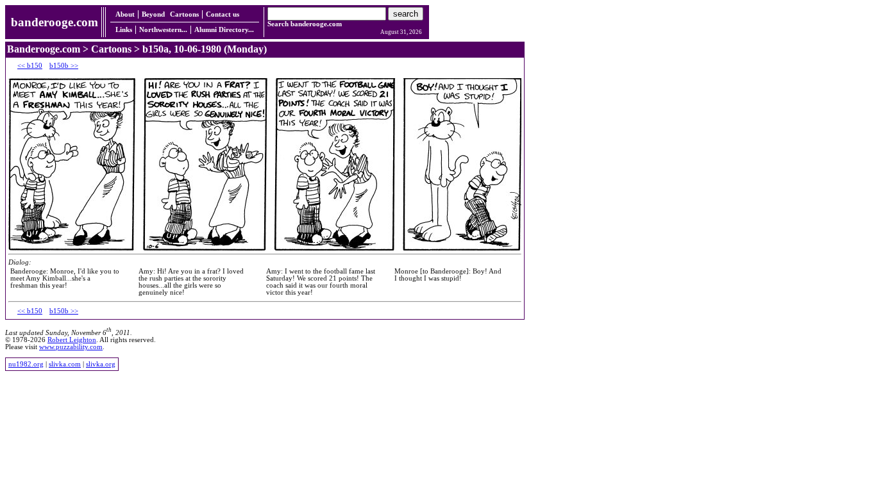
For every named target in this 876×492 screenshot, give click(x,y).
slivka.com (65, 364)
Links (123, 29)
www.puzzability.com (71, 346)
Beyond (153, 14)
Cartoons (184, 14)
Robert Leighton (71, 339)
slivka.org (100, 364)
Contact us (222, 14)
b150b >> (63, 65)
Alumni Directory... (224, 29)
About (125, 14)
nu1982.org (26, 364)
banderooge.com (54, 22)
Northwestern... (163, 29)
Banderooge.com (43, 49)
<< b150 (29, 65)
